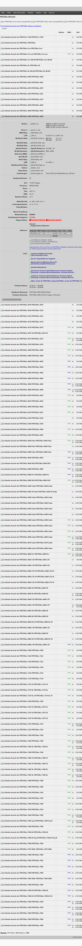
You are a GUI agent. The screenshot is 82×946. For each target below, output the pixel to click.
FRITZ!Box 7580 (37, 855)
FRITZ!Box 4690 (37, 390)
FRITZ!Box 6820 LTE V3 (45, 577)
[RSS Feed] (13, 938)
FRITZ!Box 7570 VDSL (44, 849)
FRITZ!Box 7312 (37, 730)
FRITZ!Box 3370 (37, 344)
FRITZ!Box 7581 (37, 860)
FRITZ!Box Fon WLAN (44, 60)
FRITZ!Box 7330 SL (41, 747)
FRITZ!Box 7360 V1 (40, 758)
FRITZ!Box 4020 (37, 361)
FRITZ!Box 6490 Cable (44, 520)
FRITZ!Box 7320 (37, 735)
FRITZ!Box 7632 (37, 913)
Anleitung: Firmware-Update (62, 276)
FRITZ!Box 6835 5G (41, 594)
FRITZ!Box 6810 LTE (42, 560)
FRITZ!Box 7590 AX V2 (44, 896)
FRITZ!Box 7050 (37, 650)
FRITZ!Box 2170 (37, 99)
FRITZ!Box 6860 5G (41, 633)
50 (61, 21)
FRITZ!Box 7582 (37, 867)
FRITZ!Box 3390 (37, 350)
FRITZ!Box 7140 (37, 667)
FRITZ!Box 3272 (37, 339)
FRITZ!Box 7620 (37, 902)
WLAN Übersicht (49, 264)
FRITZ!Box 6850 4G (41, 611)
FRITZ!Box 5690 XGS (42, 480)
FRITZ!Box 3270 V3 (40, 333)
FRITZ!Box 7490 (37, 804)
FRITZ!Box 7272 (37, 724)
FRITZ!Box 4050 (37, 373)
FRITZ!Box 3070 (37, 305)
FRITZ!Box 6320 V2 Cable (47, 492)
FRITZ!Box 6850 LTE (42, 628)
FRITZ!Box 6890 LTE (42, 645)
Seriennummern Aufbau (42, 243)
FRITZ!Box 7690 (37, 925)
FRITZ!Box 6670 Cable (44, 543)
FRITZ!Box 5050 (37, 407)
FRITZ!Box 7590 (37, 885)
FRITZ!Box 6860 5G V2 (44, 639)
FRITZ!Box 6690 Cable (44, 548)
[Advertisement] (41, 3)
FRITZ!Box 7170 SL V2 (44, 696)
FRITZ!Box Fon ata (40, 54)
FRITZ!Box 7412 (37, 792)
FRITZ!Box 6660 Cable (44, 537)
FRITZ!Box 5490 (37, 429)
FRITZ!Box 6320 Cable (44, 486)
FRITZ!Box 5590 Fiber (43, 452)
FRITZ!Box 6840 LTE (42, 599)
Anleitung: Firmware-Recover (63, 277)
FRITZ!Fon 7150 (37, 37)
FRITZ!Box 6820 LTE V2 (45, 571)
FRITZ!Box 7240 (37, 701)
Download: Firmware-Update (62, 271)
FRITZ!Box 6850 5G (41, 616)
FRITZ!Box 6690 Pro (41, 554)
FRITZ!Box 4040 (37, 367)
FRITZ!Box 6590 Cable (44, 526)
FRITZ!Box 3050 (37, 116)
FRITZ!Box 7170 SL (41, 690)
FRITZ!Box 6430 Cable (44, 509)
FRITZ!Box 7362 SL (41, 775)
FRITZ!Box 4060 (37, 378)
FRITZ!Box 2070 (37, 88)
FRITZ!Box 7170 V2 (40, 684)
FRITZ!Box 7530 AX (41, 832)
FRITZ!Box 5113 (37, 412)
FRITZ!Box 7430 (37, 798)
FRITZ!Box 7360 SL (41, 769)
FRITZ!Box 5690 (37, 469)
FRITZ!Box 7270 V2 (40, 713)
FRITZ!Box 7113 (37, 662)
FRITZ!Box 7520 (37, 815)
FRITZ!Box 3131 (37, 316)
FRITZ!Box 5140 (37, 424)
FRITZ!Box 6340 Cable (44, 497)
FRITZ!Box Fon (36, 48)
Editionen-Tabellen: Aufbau (43, 240)
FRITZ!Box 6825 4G (41, 588)
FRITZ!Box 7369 (37, 780)
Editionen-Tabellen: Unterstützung (45, 242)
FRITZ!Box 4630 (37, 384)
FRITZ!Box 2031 (37, 82)
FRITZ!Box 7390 (37, 787)
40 (29, 21)
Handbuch (42, 267)
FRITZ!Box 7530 (37, 826)
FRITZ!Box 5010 (37, 395)
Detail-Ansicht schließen (11, 299)
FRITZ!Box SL (35, 65)
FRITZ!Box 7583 (37, 873)
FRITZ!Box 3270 (37, 327)
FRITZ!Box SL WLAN (42, 71)
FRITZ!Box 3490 (37, 356)
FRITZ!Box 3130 (37, 310)
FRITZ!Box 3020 (37, 105)
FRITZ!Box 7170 (37, 679)
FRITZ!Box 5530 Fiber (43, 441)
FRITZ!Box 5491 (37, 435)
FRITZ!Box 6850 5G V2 (44, 622)
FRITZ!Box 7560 (37, 843)
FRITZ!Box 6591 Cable (44, 531)
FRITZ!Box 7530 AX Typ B (47, 838)
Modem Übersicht (50, 262)
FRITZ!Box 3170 (37, 322)
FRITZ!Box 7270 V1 (40, 707)
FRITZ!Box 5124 (37, 418)
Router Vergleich (49, 259)
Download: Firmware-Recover (63, 272)
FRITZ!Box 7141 (37, 673)
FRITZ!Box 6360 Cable (44, 503)
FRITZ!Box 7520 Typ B (44, 821)
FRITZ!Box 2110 (37, 94)
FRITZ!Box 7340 (37, 752)
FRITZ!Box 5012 (37, 401)
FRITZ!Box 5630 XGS (42, 463)
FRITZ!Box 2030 (37, 77)
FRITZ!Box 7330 (37, 741)
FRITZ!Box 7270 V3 (40, 718)
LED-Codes (43, 255)
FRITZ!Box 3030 (37, 111)
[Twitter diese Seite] (2, 938)
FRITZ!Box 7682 (37, 919)
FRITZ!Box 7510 (37, 809)
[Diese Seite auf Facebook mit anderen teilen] (8, 938)
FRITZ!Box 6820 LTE (42, 565)
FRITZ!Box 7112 (37, 656)
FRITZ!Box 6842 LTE (42, 605)
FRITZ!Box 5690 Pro (41, 475)
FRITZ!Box (31, 43)
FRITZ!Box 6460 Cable (44, 514)
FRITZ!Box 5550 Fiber (43, 446)
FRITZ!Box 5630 (37, 458)
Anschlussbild (47, 253)
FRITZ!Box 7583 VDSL (44, 878)
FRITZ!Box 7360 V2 (40, 763)
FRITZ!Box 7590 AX (41, 890)
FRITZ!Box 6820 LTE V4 (45, 582)
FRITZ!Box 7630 (37, 907)
